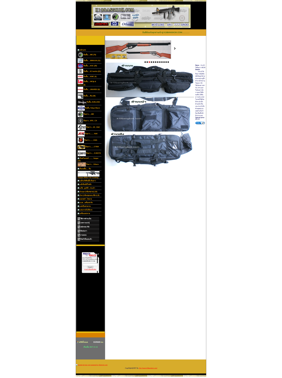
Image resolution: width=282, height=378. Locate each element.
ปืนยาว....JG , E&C (93, 127)
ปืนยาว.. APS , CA (90, 121)
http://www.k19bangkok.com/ (148, 368)
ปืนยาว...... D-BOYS (93, 153)
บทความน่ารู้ (84, 223)
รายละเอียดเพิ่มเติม (90, 269)
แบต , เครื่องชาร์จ (86, 202)
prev (101, 48)
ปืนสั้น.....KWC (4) (89, 76)
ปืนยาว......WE (88, 114)
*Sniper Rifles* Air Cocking (88, 177)
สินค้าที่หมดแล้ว (86, 239)
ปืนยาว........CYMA (92, 147)
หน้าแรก (82, 50)
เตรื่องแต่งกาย (84, 213)
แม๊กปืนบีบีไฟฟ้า (85, 184)
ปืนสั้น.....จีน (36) (89, 96)
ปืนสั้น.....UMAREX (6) (91, 89)
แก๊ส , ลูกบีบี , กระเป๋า (87, 188)
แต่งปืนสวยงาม (85, 206)
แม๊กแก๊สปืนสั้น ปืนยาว (87, 181)
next (174, 48)
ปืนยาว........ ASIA (90, 140)
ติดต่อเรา (83, 231)
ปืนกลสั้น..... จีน (85, 169)
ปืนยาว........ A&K (91, 134)
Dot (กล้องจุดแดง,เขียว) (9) (89, 195)
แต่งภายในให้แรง (85, 210)
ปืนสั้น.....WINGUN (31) (91, 60)
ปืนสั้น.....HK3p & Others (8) (87, 83)
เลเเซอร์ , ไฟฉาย (85, 199)
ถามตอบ (83, 235)
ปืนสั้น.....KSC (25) (90, 66)
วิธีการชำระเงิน (85, 219)
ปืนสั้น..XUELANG (93, 102)
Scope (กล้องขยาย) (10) (88, 192)
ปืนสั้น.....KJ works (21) (92, 71)
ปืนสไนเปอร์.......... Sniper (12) (88, 159)
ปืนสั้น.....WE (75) (89, 55)
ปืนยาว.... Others (92, 164)
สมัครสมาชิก (85, 227)
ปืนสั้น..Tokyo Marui (92, 108)
